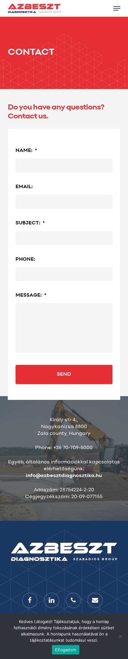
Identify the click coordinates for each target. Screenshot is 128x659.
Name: (26, 150)
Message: (31, 295)
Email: (24, 186)
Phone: (25, 259)
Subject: (30, 223)
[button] (116, 8)
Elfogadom (65, 649)
